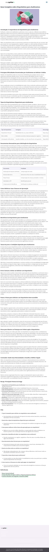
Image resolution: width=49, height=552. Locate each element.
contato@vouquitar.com (28, 541)
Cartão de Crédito (4, 531)
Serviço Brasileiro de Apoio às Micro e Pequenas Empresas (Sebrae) (19, 475)
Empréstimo (3, 533)
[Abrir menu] (46, 2)
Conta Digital (3, 535)
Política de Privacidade (27, 544)
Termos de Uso (21, 544)
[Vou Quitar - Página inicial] (10, 2)
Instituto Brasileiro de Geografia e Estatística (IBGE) (15, 476)
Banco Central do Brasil (8, 473)
